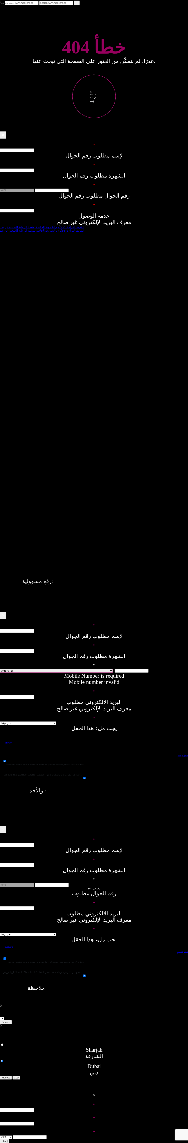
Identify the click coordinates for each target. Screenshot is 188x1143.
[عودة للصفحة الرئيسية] (94, 118)
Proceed (5, 1022)
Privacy (8, 742)
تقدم (16, 1077)
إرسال (4, 1141)
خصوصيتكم (182, 755)
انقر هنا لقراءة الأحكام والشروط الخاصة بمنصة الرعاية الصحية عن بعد (42, 227)
